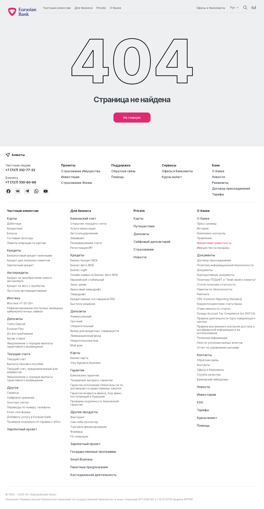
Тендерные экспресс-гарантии (91, 380)
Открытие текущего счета (88, 223)
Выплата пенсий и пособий (25, 364)
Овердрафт (78, 294)
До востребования (20, 333)
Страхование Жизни (76, 183)
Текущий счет (16, 359)
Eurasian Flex (15, 328)
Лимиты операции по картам (26, 243)
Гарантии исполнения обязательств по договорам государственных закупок (96, 386)
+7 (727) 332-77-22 (20, 170)
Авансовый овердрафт (85, 289)
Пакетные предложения (89, 467)
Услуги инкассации (82, 228)
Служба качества (209, 374)
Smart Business (81, 459)
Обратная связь (123, 171)
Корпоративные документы (215, 274)
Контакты (204, 355)
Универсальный (80, 316)
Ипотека (13, 298)
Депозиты (15, 319)
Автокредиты (17, 273)
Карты (12, 218)
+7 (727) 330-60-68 (20, 182)
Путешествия (144, 226)
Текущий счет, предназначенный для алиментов (32, 370)
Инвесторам (206, 394)
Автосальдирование (84, 233)
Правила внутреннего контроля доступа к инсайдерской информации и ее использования (225, 330)
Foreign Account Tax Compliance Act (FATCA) (226, 313)
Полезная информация (212, 337)
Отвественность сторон (213, 308)
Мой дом (76, 345)
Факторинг (77, 417)
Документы (206, 255)
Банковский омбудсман (212, 379)
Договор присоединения (231, 188)
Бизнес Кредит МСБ (84, 260)
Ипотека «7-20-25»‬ (20, 303)
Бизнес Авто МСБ (82, 265)
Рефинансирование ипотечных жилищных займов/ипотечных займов (35, 309)
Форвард (76, 431)
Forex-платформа (18, 412)
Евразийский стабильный (87, 279)
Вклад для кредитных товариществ (94, 331)
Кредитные (14, 228)
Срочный (76, 321)
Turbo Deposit (16, 324)
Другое (13, 388)
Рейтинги (203, 294)
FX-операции (79, 436)
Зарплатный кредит (20, 265)
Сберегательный (81, 326)
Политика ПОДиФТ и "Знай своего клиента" (226, 279)
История (203, 228)
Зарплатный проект (22, 429)
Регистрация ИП (81, 247)
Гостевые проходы (20, 238)
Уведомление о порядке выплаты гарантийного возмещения (30, 345)
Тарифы (218, 194)
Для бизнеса (83, 7)
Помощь (117, 177)
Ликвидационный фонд (85, 335)
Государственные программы (93, 452)
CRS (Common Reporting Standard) (219, 299)
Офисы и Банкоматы (177, 171)
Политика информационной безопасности (225, 265)
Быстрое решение (82, 303)
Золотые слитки (18, 402)
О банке (115, 7)
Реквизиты (220, 183)
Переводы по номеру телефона (28, 407)
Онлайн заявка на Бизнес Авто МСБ (94, 274)
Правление (204, 238)
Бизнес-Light (78, 270)
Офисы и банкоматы (210, 7)
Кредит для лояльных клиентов (28, 260)
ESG (200, 402)
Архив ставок (16, 338)
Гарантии (77, 370)
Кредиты (14, 250)
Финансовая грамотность (214, 243)
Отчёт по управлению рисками (218, 347)
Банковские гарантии (84, 375)
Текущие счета (18, 354)
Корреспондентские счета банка (219, 303)
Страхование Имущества (80, 171)
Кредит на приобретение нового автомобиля (29, 279)
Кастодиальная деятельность (93, 475)
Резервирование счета (86, 243)
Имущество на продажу (213, 247)
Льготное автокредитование (27, 290)
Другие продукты (84, 412)
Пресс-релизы (206, 223)
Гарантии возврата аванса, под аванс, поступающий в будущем (96, 394)
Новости (218, 177)
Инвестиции (70, 177)
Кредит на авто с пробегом (26, 285)
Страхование (144, 249)
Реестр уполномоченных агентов (220, 342)
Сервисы (13, 392)
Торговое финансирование (88, 426)
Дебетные (14, 223)
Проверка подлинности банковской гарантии (94, 403)
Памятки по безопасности (214, 289)
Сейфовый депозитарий (152, 242)
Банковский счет (83, 218)
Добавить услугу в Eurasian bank (29, 417)
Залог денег (78, 284)
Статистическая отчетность (216, 284)
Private (101, 7)
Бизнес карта (79, 358)
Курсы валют (172, 177)
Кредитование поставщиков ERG (92, 299)
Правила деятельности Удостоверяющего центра (226, 320)
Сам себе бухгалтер (84, 422)
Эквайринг (77, 238)
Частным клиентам (57, 7)
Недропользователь (84, 340)
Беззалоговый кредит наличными (29, 255)
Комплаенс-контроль (211, 233)
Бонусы (12, 233)
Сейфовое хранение (20, 397)
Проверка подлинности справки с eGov (33, 421)
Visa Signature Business (85, 362)
